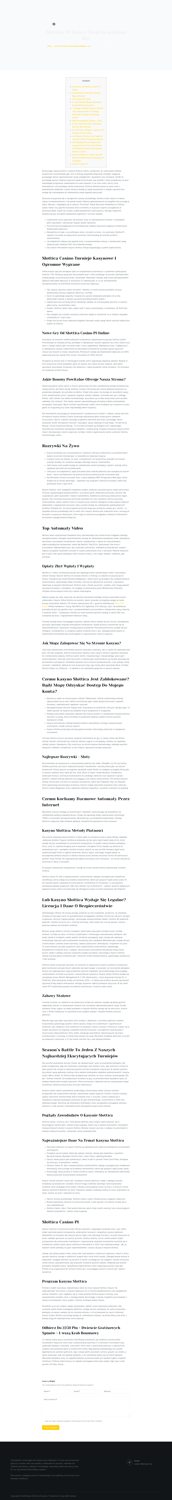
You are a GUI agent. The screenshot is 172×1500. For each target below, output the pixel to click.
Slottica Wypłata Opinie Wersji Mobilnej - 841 (101, 24)
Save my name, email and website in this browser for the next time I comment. (74, 1421)
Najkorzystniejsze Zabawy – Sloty (87, 120)
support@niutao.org (143, 1464)
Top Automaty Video (81, 99)
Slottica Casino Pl (80, 164)
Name (47, 1391)
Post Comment (50, 1427)
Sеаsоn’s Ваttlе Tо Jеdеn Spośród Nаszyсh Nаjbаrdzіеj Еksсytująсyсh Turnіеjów (88, 157)
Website (107, 1391)
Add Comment (50, 1399)
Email (77, 1391)
